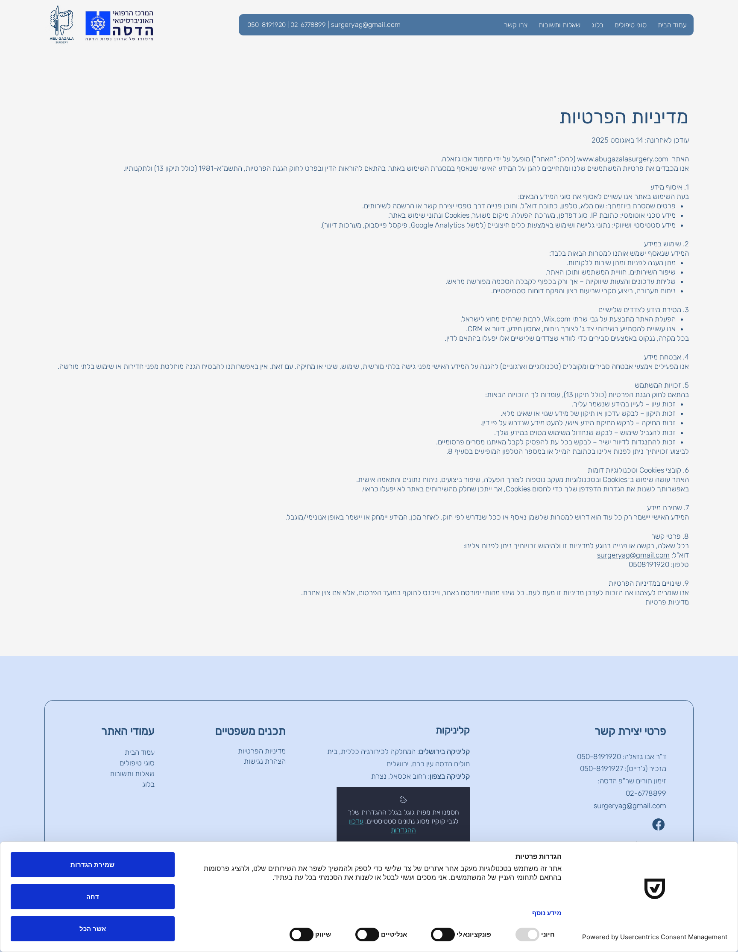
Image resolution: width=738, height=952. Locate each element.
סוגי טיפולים (137, 763)
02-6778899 (646, 793)
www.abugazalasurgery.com (622, 159)
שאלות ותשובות (132, 773)
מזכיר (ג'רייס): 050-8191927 (623, 768)
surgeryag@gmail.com (366, 24)
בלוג (148, 784)
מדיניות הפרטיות (262, 751)
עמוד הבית (140, 752)
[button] (631, 25)
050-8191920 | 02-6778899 (286, 25)
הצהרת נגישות (265, 761)
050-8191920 (599, 756)
